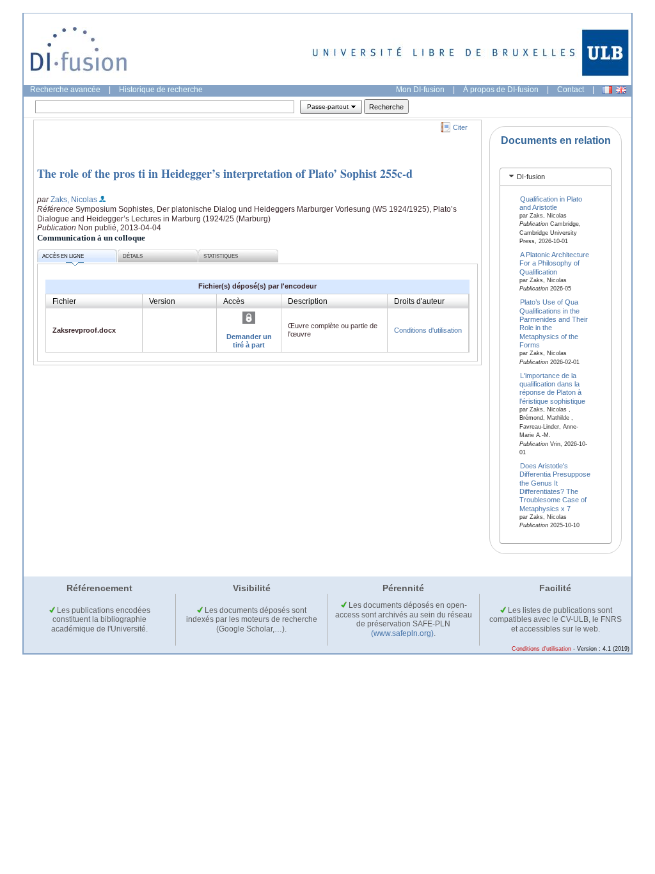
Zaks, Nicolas (74, 199)
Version (162, 301)
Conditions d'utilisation (428, 330)
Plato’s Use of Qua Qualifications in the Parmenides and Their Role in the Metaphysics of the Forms (553, 323)
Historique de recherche (161, 89)
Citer (460, 127)
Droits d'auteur (419, 301)
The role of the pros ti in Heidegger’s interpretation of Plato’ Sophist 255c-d (225, 173)
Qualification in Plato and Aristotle (551, 203)
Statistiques (220, 256)
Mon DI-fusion (420, 89)
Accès (233, 301)
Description (308, 301)
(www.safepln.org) (402, 633)
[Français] (607, 90)
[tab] (556, 177)
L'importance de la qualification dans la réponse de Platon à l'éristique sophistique (552, 387)
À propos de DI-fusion (501, 89)
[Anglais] (621, 90)
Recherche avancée (65, 89)
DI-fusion (531, 176)
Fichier (64, 301)
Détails (133, 256)
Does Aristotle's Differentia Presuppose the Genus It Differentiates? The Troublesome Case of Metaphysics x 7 (554, 486)
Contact (570, 89)
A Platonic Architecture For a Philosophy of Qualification (554, 263)
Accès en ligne (63, 256)
